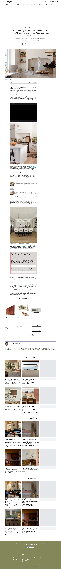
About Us (15, 552)
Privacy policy (43, 552)
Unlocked (53, 4)
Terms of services (23, 268)
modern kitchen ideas (32, 167)
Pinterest (42, 555)
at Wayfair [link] (36, 325)
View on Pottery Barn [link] (23, 322)
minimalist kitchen (19, 174)
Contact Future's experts (24, 553)
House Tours (16, 4)
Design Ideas (34, 27)
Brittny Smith (32, 166)
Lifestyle (33, 4)
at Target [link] (36, 327)
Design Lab (47, 4)
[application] (23, 112)
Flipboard (15, 559)
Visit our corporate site (32, 544)
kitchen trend (25, 285)
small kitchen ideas (24, 246)
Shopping (28, 4)
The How (22, 4)
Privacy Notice (16, 269)
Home (25, 27)
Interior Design (8, 4)
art (28, 169)
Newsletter (35, 82)
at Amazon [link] (36, 322)
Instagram (33, 555)
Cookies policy (16, 555)
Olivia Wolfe (27, 43)
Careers (24, 555)
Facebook (15, 557)
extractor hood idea (18, 96)
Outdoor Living (40, 4)
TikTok (24, 557)
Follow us (30, 82)
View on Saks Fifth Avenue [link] (10, 323)
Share (12, 82)
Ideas (29, 27)
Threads (33, 557)
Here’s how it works (41, 47)
